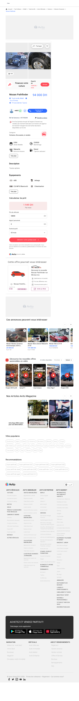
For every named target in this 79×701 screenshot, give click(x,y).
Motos (9, 504)
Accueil (10, 9)
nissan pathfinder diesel (13, 469)
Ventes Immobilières (30, 492)
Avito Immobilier (34, 649)
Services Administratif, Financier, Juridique (46, 545)
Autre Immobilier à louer (30, 537)
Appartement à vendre (29, 495)
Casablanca (9, 441)
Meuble (59, 557)
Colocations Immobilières (28, 541)
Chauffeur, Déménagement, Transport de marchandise (47, 527)
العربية (70, 484)
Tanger (62, 441)
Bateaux (10, 535)
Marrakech (40, 441)
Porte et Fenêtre (61, 568)
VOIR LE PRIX (41, 289)
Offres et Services (57, 656)
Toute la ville (32, 9)
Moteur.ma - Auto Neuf (14, 645)
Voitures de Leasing (12, 501)
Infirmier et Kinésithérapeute (47, 537)
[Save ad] (24, 330)
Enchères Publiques (63, 607)
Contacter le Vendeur (39, 110)
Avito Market (33, 652)
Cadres (42, 498)
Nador (55, 441)
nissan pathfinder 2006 (58, 464)
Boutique (54, 659)
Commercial (43, 507)
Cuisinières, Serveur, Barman (47, 531)
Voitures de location (12, 498)
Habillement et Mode (64, 592)
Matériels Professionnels (62, 598)
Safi (17, 450)
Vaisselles (59, 554)
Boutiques (10, 652)
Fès (33, 446)
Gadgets (59, 513)
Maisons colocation (28, 548)
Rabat (24, 441)
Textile (58, 563)
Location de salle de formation (47, 562)
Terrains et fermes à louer (30, 535)
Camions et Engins (13, 514)
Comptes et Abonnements (63, 528)
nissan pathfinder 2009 (29, 469)
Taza (22, 450)
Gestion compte (56, 652)
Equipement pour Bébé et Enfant (64, 539)
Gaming (59, 510)
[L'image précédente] (10, 61)
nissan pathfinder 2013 (30, 474)
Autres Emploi (43, 510)
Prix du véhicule (14, 212)
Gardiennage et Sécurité (46, 520)
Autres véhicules (13, 537)
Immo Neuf (11, 649)
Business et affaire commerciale (46, 565)
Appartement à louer (29, 520)
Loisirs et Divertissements (62, 588)
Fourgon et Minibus (12, 523)
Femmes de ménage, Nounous (45, 516)
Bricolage (59, 574)
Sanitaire (59, 577)
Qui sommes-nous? (57, 677)
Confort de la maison (62, 551)
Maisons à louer (28, 523)
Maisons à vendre (28, 498)
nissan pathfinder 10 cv (45, 469)
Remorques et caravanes (13, 520)
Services (43, 513)
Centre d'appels (44, 495)
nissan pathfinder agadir (13, 474)
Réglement (46, 677)
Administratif (43, 504)
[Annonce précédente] (65, 324)
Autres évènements (45, 581)
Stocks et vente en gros (63, 603)
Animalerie (60, 580)
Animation (42, 572)
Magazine (10, 656)
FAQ (52, 666)
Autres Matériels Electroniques (61, 534)
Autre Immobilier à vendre (30, 513)
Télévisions (59, 519)
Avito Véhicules (41, 9)
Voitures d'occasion (59, 9)
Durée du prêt (13, 228)
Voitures (49, 9)
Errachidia (26, 446)
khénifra (51, 446)
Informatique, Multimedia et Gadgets (61, 494)
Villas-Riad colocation (29, 551)
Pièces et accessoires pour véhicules (14, 511)
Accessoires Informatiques (63, 531)
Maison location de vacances (31, 562)
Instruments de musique (62, 584)
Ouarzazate (9, 450)
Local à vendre (27, 507)
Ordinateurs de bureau (62, 507)
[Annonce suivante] (71, 324)
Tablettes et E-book (61, 502)
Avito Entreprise (34, 656)
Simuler (45, 84)
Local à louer (27, 532)
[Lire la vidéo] (12, 375)
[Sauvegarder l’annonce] (47, 46)
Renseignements (56, 663)
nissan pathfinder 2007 (26, 464)
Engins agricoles (11, 532)
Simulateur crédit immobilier (16, 659)
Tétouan (28, 450)
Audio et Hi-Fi (60, 525)
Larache (68, 446)
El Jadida (18, 446)
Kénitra (39, 446)
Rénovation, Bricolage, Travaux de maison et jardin (47, 523)
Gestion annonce (56, 649)
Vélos (9, 507)
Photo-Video (60, 522)
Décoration (59, 560)
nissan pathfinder (11, 464)
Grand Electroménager (62, 548)
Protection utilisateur (33, 677)
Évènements (44, 569)
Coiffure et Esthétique (45, 534)
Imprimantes (60, 516)
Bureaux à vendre (28, 504)
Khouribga (60, 446)
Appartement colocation (30, 545)
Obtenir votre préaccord (26, 240)
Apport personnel (14, 220)
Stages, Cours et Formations (46, 552)
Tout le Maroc (17, 9)
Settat (35, 450)
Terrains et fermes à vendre (30, 510)
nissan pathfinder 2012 (61, 469)
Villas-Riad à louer (28, 526)
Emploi (42, 492)
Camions (9, 517)
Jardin (58, 571)
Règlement (54, 645)
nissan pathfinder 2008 (42, 464)
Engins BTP (10, 529)
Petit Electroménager (62, 545)
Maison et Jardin (62, 542)
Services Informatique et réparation (46, 540)
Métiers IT (42, 501)
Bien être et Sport (63, 595)
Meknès (48, 441)
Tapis (58, 565)
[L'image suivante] (46, 61)
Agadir (18, 441)
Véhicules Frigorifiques (12, 526)
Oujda (45, 446)
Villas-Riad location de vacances (29, 566)
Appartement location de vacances (30, 559)
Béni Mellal (9, 446)
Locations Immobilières (28, 516)
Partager (39, 46)
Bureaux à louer (28, 529)
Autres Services (44, 548)
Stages (42, 559)
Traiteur (42, 575)
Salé (40, 450)
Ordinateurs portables (62, 505)
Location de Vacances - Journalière (31, 554)
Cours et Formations (45, 556)
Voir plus (13, 156)
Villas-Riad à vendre (29, 501)
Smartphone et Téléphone (63, 499)
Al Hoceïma (31, 441)
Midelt (24, 9)
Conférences (43, 578)
